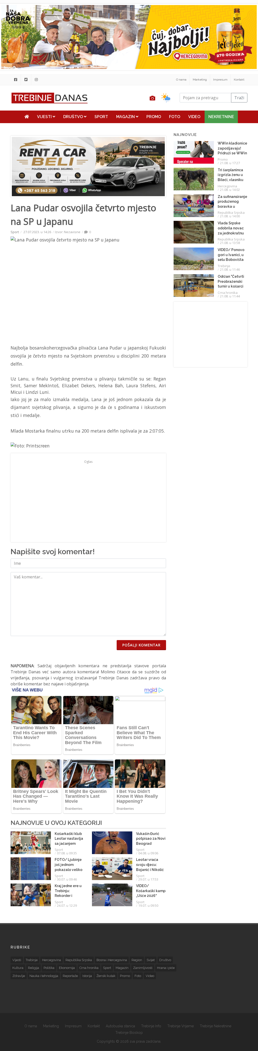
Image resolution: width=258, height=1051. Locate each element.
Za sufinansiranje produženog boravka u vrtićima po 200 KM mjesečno (232, 206)
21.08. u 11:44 (230, 296)
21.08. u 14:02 (230, 189)
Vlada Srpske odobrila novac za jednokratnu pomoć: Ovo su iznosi (231, 233)
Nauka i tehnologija (43, 976)
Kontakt (239, 79)
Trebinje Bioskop (129, 1033)
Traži (239, 97)
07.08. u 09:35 (67, 853)
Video (194, 116)
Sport (101, 116)
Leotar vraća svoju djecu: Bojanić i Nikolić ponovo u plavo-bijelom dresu (150, 869)
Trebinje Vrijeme (180, 1026)
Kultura (17, 968)
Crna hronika (228, 292)
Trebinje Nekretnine (215, 1026)
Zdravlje (18, 976)
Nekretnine (221, 116)
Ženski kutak (105, 976)
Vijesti (45, 116)
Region (137, 960)
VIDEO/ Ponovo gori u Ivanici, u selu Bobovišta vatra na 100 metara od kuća (231, 259)
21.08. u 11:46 (230, 269)
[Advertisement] (88, 500)
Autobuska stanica (120, 1026)
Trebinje (224, 266)
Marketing (200, 79)
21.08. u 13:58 (230, 242)
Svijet (151, 960)
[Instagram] (36, 79)
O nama (181, 79)
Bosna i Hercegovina (111, 960)
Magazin (126, 116)
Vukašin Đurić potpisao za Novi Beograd (151, 839)
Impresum (220, 79)
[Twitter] (26, 79)
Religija (33, 968)
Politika (49, 968)
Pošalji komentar (141, 645)
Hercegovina (227, 186)
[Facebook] (16, 79)
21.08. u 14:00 (230, 216)
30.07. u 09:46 (67, 879)
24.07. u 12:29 (67, 905)
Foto (174, 116)
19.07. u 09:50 (148, 905)
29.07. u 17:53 (148, 879)
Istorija (87, 976)
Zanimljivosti (142, 968)
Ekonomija (67, 968)
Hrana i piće (166, 968)
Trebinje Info (151, 1026)
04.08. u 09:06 (148, 853)
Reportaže (70, 976)
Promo (153, 116)
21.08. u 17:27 (230, 163)
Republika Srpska (231, 212)
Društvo (73, 116)
